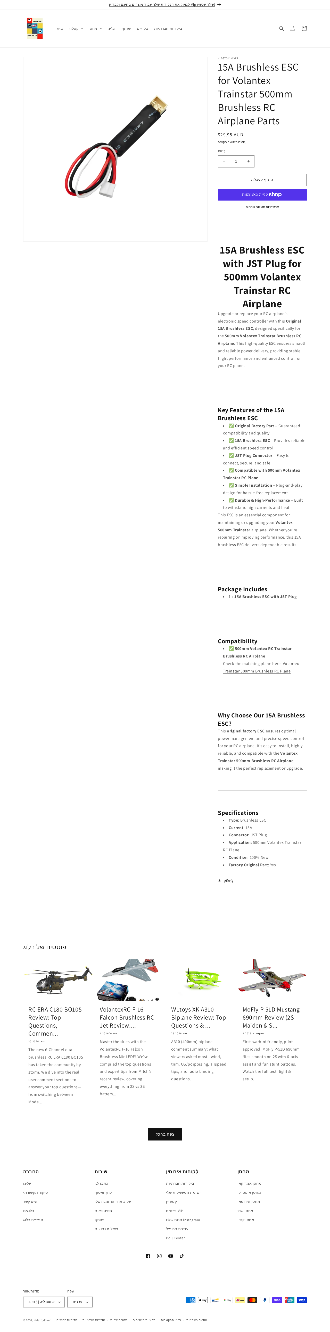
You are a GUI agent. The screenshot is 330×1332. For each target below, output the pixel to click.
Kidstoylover (42, 1320)
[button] (75, 28)
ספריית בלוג (33, 1220)
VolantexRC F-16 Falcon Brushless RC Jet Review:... (127, 1017)
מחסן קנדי (245, 1220)
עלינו (27, 1183)
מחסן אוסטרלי (249, 1192)
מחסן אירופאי (248, 1201)
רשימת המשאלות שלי (183, 1192)
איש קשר (30, 1201)
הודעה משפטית (196, 1320)
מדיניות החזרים (66, 1320)
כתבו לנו (101, 1183)
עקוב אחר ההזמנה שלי (113, 1201)
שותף (99, 1220)
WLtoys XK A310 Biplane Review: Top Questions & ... (198, 1017)
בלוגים (28, 1210)
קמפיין (171, 1201)
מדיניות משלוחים (144, 1320)
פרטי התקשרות (171, 1320)
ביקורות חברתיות (180, 1183)
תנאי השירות (119, 1320)
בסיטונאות (103, 1210)
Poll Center (175, 1238)
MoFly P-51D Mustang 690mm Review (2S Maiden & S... (271, 1017)
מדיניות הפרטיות (93, 1320)
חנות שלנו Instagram (183, 1220)
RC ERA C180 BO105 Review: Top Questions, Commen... (55, 1021)
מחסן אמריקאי (249, 1183)
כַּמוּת (222, 151)
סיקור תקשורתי (35, 1192)
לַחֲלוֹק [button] (229, 880)
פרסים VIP (174, 1210)
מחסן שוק (245, 1210)
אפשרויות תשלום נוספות (262, 207)
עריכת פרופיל (177, 1229)
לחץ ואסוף (103, 1192)
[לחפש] (281, 28)
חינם (241, 142)
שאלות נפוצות (106, 1229)
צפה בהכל (165, 1134)
